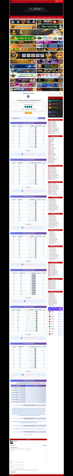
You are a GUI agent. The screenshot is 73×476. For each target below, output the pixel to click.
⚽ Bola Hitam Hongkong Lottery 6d (54, 223)
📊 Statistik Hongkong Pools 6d (53, 242)
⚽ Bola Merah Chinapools (52, 201)
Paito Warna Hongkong (52, 126)
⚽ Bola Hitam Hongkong (52, 220)
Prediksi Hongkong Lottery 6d (53, 301)
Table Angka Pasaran (52, 153)
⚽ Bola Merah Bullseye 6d (52, 200)
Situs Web (11, 466)
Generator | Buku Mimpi (52, 159)
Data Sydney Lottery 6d (52, 288)
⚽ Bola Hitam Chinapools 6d (53, 219)
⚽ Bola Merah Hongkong (52, 204)
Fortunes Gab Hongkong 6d (53, 191)
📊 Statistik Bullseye (51, 231)
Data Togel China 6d (52, 284)
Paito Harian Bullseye (52, 167)
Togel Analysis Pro (52, 144)
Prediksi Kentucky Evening (28, 93)
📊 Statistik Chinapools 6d (52, 235)
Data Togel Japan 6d (52, 280)
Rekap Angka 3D (51, 139)
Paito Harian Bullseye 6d (52, 168)
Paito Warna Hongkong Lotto (53, 130)
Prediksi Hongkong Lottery (53, 299)
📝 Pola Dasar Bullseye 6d (52, 249)
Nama (11, 460)
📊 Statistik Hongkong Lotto (53, 240)
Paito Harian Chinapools (52, 170)
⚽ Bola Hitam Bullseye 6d (52, 216)
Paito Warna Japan (52, 133)
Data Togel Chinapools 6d (53, 268)
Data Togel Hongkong (52, 269)
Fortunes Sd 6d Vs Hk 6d (52, 183)
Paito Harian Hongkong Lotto (53, 176)
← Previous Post (12, 445)
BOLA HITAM (39, 17)
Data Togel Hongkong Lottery (53, 270)
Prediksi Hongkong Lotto (52, 302)
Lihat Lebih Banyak (28, 112)
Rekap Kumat (51, 141)
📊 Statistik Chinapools (52, 234)
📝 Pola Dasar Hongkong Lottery (53, 254)
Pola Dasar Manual (52, 162)
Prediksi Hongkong (52, 298)
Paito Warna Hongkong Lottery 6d (54, 129)
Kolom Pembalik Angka (52, 154)
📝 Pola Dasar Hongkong (52, 253)
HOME (12, 17)
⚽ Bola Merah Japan (52, 210)
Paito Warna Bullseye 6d (52, 122)
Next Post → (45, 445)
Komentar (12, 450)
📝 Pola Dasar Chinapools (52, 250)
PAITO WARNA (17, 17)
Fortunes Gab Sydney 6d (52, 190)
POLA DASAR (49, 17)
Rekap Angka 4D (51, 140)
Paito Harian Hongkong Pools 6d (54, 177)
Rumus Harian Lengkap (52, 148)
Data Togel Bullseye (52, 264)
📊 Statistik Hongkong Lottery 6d (53, 239)
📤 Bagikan (27, 109)
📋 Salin (23, 109)
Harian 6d (58, 17)
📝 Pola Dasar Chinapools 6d (53, 251)
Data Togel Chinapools (52, 266)
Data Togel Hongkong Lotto (53, 273)
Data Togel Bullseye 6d (52, 265)
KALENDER (28, 17)
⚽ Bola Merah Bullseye (52, 199)
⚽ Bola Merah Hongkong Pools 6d (53, 209)
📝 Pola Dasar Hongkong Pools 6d (53, 258)
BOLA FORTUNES (23, 17)
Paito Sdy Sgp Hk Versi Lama (53, 158)
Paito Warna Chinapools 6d (53, 125)
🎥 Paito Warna (33, 109)
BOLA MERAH (44, 17)
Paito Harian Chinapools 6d (53, 171)
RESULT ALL (54, 17)
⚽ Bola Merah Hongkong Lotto (53, 208)
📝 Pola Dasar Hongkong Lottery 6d (54, 255)
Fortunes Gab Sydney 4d (52, 192)
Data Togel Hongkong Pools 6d (53, 274)
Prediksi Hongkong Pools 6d (53, 303)
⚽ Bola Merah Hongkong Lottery (53, 205)
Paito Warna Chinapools (52, 124)
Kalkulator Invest (51, 150)
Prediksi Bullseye (51, 293)
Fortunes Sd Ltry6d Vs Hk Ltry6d (53, 186)
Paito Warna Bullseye (52, 121)
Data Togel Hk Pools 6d (52, 281)
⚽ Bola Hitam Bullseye (52, 215)
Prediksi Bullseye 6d (52, 294)
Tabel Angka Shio (51, 161)
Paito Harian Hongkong (52, 172)
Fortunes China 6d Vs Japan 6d (53, 187)
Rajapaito (15, 441)
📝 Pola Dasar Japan (52, 259)
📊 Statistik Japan (51, 243)
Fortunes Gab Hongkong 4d (53, 194)
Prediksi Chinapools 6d (52, 297)
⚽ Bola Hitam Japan (51, 227)
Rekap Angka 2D (51, 137)
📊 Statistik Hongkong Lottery (53, 238)
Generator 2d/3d (51, 145)
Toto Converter (51, 157)
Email (11, 463)
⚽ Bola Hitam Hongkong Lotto (53, 224)
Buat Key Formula (41, 118)
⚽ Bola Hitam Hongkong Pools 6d (53, 225)
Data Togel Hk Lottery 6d (52, 283)
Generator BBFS (51, 149)
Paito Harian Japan (52, 179)
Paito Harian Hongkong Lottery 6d (54, 175)
